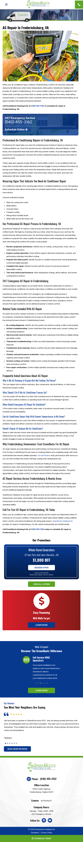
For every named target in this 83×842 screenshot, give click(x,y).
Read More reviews (17, 749)
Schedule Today (42, 838)
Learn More (41, 625)
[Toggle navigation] (6, 4)
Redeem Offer (42, 567)
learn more (41, 690)
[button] (35, 683)
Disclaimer (35, 832)
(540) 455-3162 (48, 778)
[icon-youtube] (50, 820)
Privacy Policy (46, 832)
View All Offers (41, 584)
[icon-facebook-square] (44, 820)
